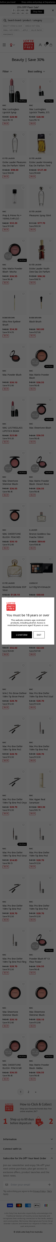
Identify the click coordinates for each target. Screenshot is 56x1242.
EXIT (39, 634)
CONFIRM (21, 634)
